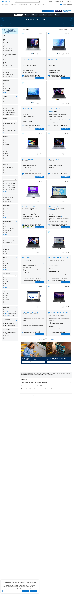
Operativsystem (6, 136)
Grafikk (4, 177)
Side (44, 339)
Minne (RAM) (5, 148)
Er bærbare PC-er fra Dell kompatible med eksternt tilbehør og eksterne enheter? (36, 388)
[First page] (36, 339)
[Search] (15, 121)
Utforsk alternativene (39, 78)
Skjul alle (28, 366)
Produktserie (5, 35)
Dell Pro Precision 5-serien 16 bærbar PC (58, 258)
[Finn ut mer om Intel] (58, 11)
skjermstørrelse (6, 80)
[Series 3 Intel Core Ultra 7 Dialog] (15, 128)
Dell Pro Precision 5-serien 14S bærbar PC (58, 313)
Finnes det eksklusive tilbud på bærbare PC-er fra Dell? (31, 385)
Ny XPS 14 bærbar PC (54, 108)
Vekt (3, 194)
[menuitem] (14, 4)
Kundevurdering (6, 307)
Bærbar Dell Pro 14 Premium (30, 312)
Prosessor (5, 118)
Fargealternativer (6, 291)
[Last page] (56, 339)
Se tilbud (28, 227)
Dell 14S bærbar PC (27, 159)
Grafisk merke (5, 164)
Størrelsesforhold (6, 246)
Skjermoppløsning (6, 273)
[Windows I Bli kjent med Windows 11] (48, 11)
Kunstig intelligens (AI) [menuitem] (5, 4)
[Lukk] (37, 581)
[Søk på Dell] (39, 1)
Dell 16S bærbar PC (53, 159)
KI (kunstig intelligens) (7, 70)
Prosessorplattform (6, 329)
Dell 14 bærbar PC (53, 59)
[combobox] (27, 2)
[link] (56, 1)
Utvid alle (22, 366)
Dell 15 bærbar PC (27, 108)
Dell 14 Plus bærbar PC (28, 207)
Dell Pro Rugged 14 (53, 207)
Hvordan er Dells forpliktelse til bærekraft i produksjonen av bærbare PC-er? (35, 391)
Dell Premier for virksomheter (67, 4)
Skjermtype (5, 257)
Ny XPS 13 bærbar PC (28, 59)
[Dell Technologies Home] (6, 1)
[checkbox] (5, 41)
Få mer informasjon (33, 361)
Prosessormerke (6, 106)
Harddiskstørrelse (6, 205)
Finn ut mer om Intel (65, 11)
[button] (50, 1)
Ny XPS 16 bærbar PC (28, 257)
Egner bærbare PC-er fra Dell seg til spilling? (29, 395)
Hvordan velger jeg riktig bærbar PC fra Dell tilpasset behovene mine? (34, 382)
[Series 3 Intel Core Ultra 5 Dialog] (15, 130)
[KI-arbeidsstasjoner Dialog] (13, 74)
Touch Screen (5, 238)
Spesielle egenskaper (7, 221)
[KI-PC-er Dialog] (10, 72)
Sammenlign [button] (41, 33)
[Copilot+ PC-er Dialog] (12, 76)
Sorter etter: (61, 29)
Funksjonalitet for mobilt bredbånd (7, 320)
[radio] (31, 53)
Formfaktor (5, 96)
